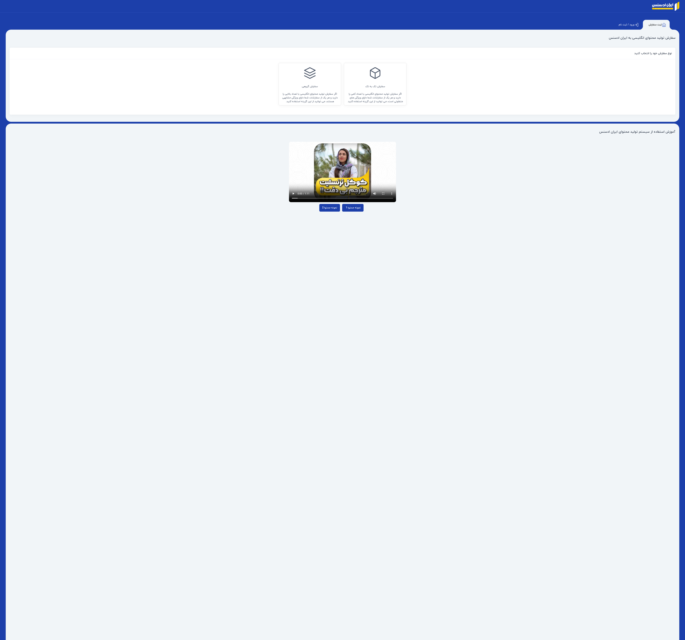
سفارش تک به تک (375, 94)
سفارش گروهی (310, 94)
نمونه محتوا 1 (353, 207)
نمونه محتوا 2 (329, 207)
